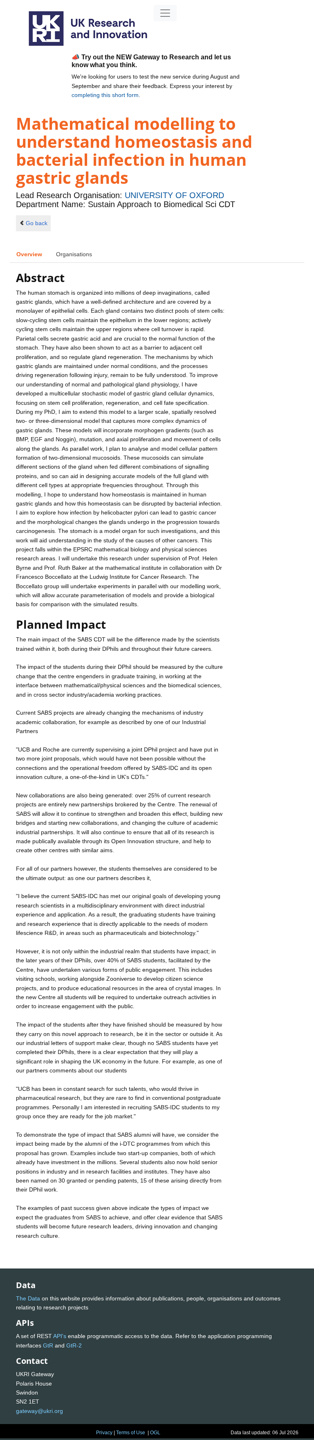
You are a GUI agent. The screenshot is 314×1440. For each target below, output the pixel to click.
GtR (48, 1345)
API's (59, 1336)
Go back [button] (36, 223)
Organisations (74, 254)
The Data (28, 1298)
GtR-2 (74, 1345)
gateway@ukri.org (39, 1411)
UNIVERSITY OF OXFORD (174, 195)
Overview (29, 254)
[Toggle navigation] (165, 13)
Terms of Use (130, 1432)
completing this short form (105, 95)
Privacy (104, 1432)
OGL (155, 1432)
